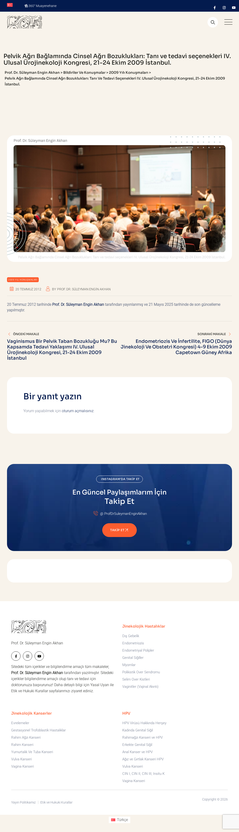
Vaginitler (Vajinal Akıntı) (140, 687)
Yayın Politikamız (23, 802)
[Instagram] (224, 8)
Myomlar (129, 665)
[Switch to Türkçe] (10, 5)
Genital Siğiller (133, 658)
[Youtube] (233, 8)
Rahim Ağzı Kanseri (26, 737)
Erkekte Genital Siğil (137, 745)
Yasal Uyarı (99, 685)
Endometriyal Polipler (138, 650)
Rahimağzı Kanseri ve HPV (142, 737)
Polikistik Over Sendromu (141, 672)
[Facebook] (214, 8)
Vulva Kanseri (21, 759)
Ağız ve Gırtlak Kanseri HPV (143, 759)
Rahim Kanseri (22, 745)
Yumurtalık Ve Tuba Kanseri (32, 752)
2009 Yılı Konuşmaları (23, 279)
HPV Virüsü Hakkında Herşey (144, 723)
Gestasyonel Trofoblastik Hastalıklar (38, 730)
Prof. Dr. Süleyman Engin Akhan (84, 289)
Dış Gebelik (130, 636)
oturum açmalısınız (78, 411)
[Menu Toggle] (227, 22)
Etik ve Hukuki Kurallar (29, 691)
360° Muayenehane (42, 6)
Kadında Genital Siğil (137, 730)
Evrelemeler (20, 723)
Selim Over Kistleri (136, 679)
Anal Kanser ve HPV (137, 752)
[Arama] (212, 22)
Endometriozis (133, 643)
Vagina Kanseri (22, 766)
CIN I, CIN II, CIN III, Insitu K (143, 774)
